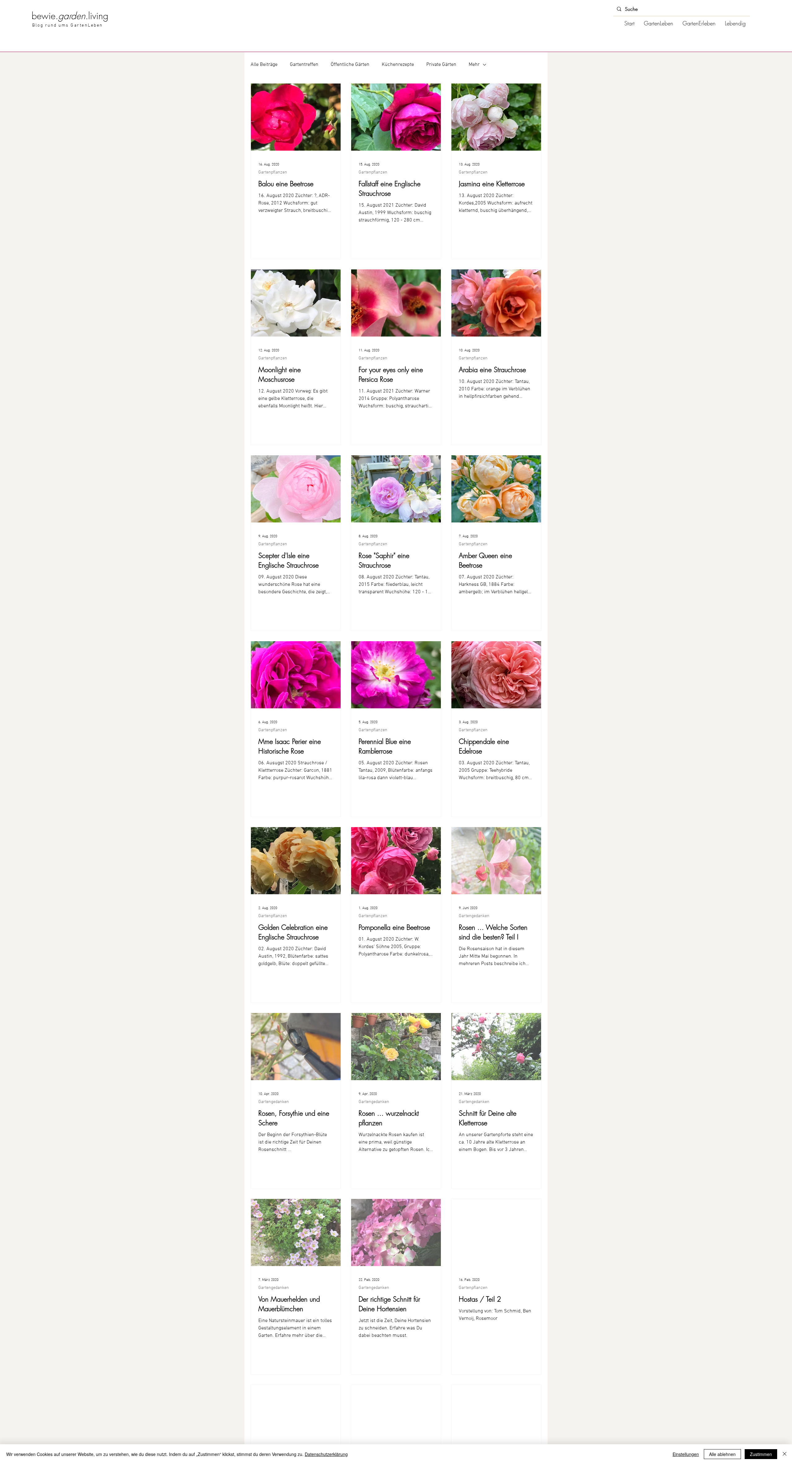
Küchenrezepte (398, 65)
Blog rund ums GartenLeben (67, 25)
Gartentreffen (304, 65)
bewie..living (70, 16)
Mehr (474, 65)
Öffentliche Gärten (350, 65)
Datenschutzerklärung (326, 1454)
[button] (658, 23)
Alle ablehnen (722, 1454)
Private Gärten (441, 65)
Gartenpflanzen (272, 172)
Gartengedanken (474, 916)
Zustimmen (761, 1454)
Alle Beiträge (264, 65)
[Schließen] (784, 1454)
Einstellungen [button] (686, 1454)
